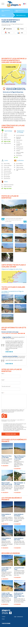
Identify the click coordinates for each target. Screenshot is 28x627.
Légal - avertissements (18, 616)
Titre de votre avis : (6, 386)
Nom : (3, 373)
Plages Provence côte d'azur (20, 11)
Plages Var (3, 15)
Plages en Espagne (6, 623)
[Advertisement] (14, 44)
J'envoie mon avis (10, 434)
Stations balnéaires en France (5, 11)
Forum (3, 619)
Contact (3, 616)
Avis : (2, 392)
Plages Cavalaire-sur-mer (20, 15)
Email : (3, 379)
